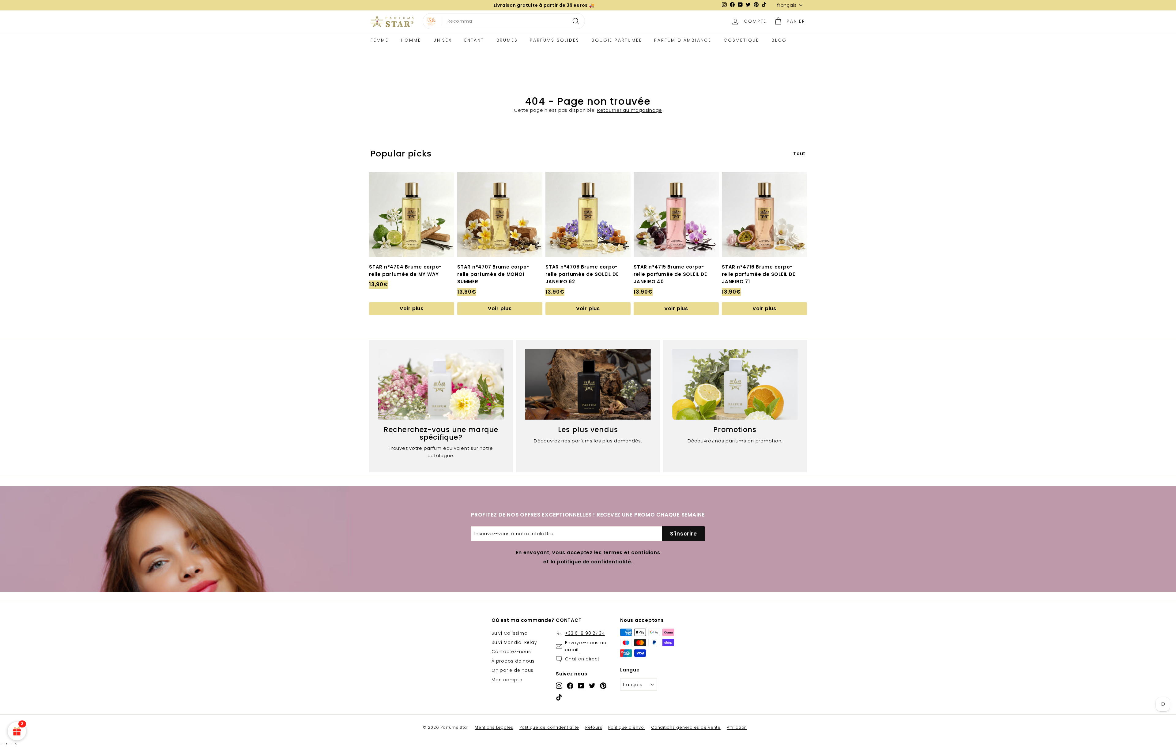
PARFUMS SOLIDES (554, 40)
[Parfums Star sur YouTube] (581, 685)
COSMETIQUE (741, 40)
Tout (799, 153)
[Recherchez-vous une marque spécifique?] (441, 384)
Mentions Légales (494, 727)
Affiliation (737, 727)
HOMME (411, 40)
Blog (779, 40)
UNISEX (442, 40)
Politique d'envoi (626, 727)
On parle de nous (512, 670)
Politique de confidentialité (549, 727)
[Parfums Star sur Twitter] (592, 685)
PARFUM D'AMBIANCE (682, 40)
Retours (593, 727)
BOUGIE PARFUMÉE (616, 40)
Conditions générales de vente (686, 727)
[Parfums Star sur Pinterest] (603, 685)
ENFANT (474, 40)
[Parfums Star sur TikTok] (559, 697)
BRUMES (507, 40)
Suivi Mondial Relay (514, 642)
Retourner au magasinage (629, 110)
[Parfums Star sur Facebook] (570, 685)
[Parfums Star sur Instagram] (559, 685)
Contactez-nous (511, 651)
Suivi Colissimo (509, 633)
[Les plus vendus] (588, 384)
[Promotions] (735, 384)
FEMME (380, 40)
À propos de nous (513, 661)
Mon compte (507, 680)
